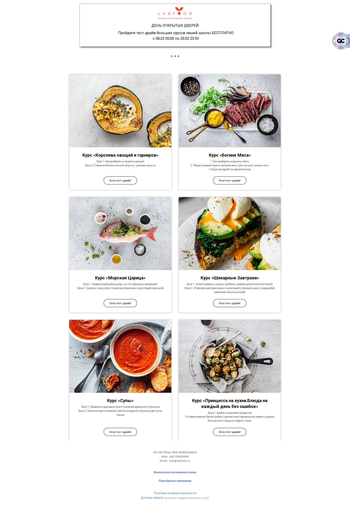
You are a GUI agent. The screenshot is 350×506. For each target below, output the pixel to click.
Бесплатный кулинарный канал (175, 472)
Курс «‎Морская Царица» (120, 277)
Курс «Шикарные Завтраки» (230, 277)
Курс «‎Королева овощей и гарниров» (120, 155)
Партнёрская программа (175, 480)
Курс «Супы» (120, 400)
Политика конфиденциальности (175, 493)
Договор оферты (152, 497)
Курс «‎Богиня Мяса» (230, 155)
